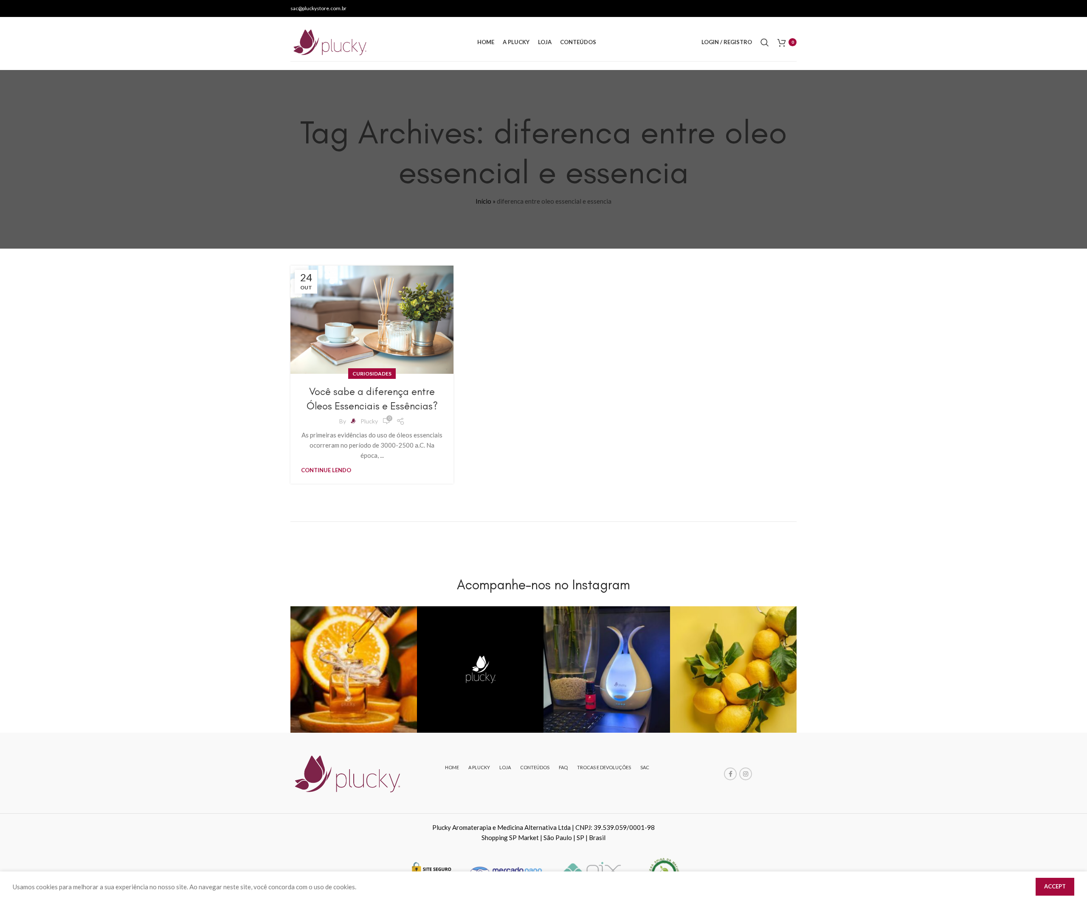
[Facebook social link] (730, 774)
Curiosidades (371, 373)
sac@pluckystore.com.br (318, 8)
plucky (369, 421)
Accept (1055, 886)
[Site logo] (331, 41)
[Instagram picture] (353, 669)
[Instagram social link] (745, 774)
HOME (452, 767)
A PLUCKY (479, 767)
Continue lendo (326, 470)
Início (483, 201)
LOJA (505, 767)
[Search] (764, 42)
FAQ (563, 767)
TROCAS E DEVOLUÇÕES (604, 767)
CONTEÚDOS (534, 767)
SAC (644, 767)
